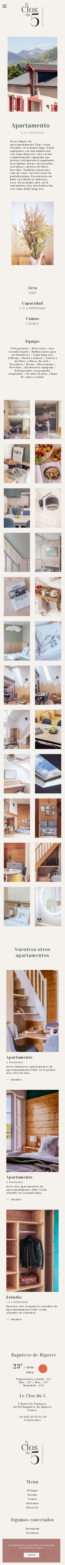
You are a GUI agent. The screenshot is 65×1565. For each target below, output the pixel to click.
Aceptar (31, 1555)
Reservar (32, 1507)
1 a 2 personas (17, 1302)
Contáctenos (32, 1420)
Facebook (32, 1532)
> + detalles (14, 1079)
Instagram (32, 1528)
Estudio (14, 1297)
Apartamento (19, 1057)
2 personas (14, 1182)
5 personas (14, 1062)
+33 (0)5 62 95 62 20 (32, 1416)
